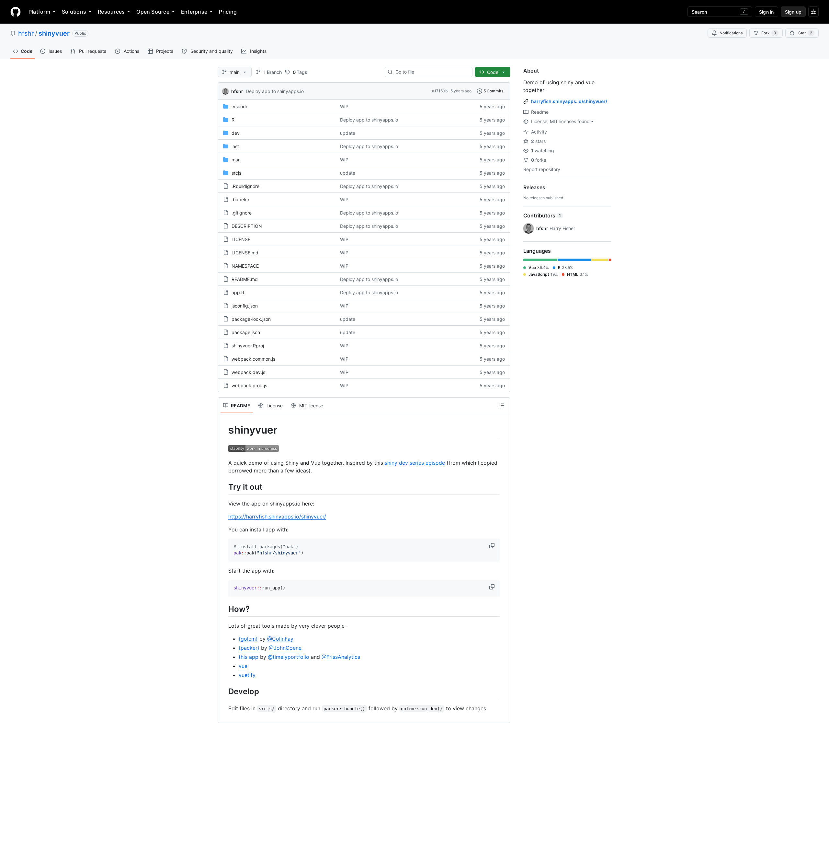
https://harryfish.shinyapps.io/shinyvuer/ (277, 516)
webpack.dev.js (248, 372)
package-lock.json (251, 319)
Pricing (228, 11)
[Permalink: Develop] (223, 691)
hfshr (26, 33)
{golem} (248, 638)
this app (248, 657)
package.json (246, 332)
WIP (344, 106)
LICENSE (241, 239)
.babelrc (240, 199)
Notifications (731, 32)
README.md (245, 279)
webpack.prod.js (249, 385)
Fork (768, 32)
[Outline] (501, 405)
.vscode (240, 106)
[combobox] (431, 72)
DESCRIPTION (247, 226)
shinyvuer (54, 33)
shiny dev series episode (415, 463)
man (236, 159)
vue (243, 666)
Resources (111, 11)
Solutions (74, 11)
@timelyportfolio (288, 657)
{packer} (249, 648)
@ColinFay (280, 638)
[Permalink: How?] (223, 608)
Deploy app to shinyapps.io (275, 91)
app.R (238, 292)
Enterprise (194, 11)
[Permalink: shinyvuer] (223, 430)
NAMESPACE (245, 266)
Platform (39, 11)
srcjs (236, 173)
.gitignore (242, 212)
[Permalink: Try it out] (223, 486)
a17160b (440, 90)
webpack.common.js (253, 359)
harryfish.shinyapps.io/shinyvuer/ (569, 101)
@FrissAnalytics (341, 657)
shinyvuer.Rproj (248, 345)
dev (236, 133)
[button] (492, 545)
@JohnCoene (285, 648)
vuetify (247, 675)
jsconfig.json (245, 305)
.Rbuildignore (245, 186)
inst (235, 146)
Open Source (152, 11)
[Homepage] (15, 11)
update (347, 133)
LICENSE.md (245, 252)
